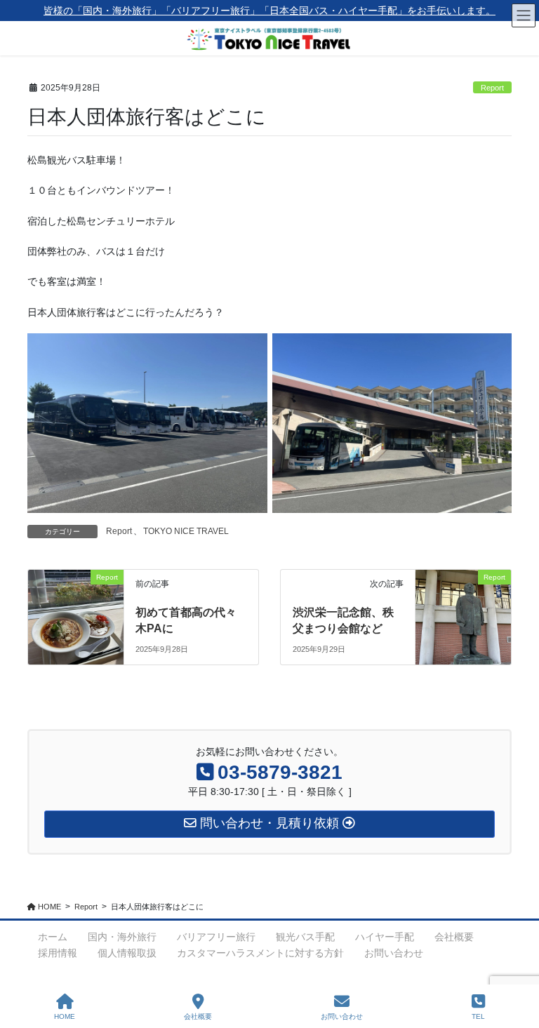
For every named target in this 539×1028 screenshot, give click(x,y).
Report (492, 88)
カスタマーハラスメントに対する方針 (260, 953)
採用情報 (57, 953)
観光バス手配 (305, 936)
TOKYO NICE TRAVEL (186, 531)
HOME (64, 1016)
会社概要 (454, 936)
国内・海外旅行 (122, 936)
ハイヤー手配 (384, 936)
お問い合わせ (393, 953)
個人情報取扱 (127, 953)
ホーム (52, 936)
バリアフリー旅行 (216, 936)
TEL (478, 1016)
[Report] (76, 604)
